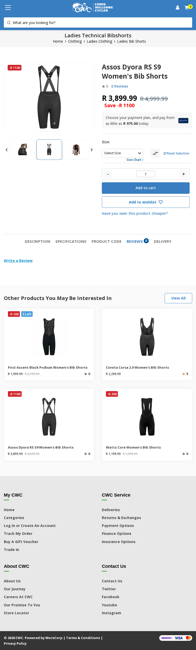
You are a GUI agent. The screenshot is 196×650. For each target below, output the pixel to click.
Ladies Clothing (99, 41)
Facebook (110, 596)
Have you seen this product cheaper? (135, 213)
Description (37, 241)
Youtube (109, 605)
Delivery (163, 241)
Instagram (111, 612)
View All (178, 298)
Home (58, 41)
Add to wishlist (143, 202)
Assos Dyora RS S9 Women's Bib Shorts (41, 447)
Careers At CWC (18, 596)
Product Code (106, 241)
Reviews (137, 241)
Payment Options (118, 525)
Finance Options (116, 533)
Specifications (71, 241)
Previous (6, 149)
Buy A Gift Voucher (21, 541)
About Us (12, 581)
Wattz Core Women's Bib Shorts (133, 447)
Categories (14, 517)
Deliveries (111, 509)
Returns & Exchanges (121, 517)
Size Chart (134, 160)
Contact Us (112, 581)
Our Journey (15, 588)
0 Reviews (119, 86)
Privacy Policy (15, 643)
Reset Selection (177, 153)
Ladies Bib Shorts (131, 41)
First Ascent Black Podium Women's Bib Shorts (48, 367)
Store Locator (16, 612)
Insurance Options (119, 541)
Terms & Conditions (83, 637)
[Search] (187, 7)
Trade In (11, 549)
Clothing (75, 41)
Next (91, 149)
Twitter (109, 588)
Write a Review (18, 260)
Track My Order (18, 533)
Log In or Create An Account (30, 525)
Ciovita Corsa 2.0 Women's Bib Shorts (137, 367)
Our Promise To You (22, 605)
